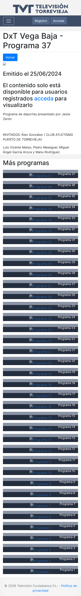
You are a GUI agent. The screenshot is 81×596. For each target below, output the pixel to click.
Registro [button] (41, 21)
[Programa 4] (40, 538)
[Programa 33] (40, 219)
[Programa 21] (40, 351)
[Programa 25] (40, 307)
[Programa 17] (41, 395)
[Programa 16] (40, 406)
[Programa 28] (40, 274)
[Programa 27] (40, 285)
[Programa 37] (40, 175)
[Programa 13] (40, 439)
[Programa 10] (40, 472)
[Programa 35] (40, 197)
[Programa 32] (40, 230)
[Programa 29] (40, 263)
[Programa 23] (40, 329)
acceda (43, 98)
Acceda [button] (58, 21)
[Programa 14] (40, 428)
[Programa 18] (40, 384)
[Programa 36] (40, 186)
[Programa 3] (40, 549)
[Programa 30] (40, 252)
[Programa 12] (40, 450)
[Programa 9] (40, 483)
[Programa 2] (40, 560)
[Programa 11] (40, 461)
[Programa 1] (40, 571)
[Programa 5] (40, 527)
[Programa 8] (40, 494)
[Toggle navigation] (8, 21)
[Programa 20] (40, 362)
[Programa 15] (40, 417)
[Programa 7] (40, 505)
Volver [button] (10, 57)
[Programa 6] (40, 516)
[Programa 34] (40, 208)
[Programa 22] (40, 340)
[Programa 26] (40, 296)
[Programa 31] (40, 241)
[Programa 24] (40, 318)
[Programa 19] (40, 373)
